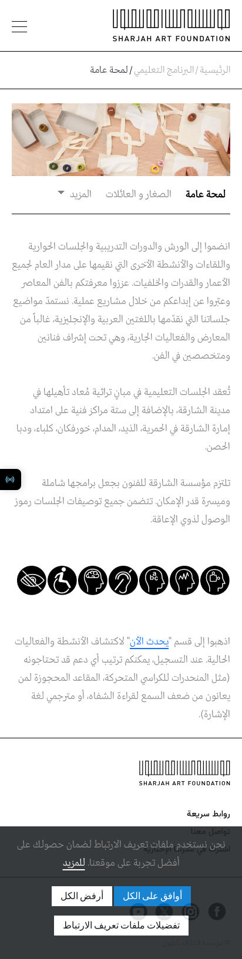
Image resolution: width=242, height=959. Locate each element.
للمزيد (74, 863)
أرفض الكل (81, 896)
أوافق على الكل (152, 896)
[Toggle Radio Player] (10, 479)
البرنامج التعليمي (164, 70)
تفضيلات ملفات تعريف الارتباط (121, 925)
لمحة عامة (206, 194)
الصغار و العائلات (139, 194)
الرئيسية (215, 70)
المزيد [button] (80, 194)
